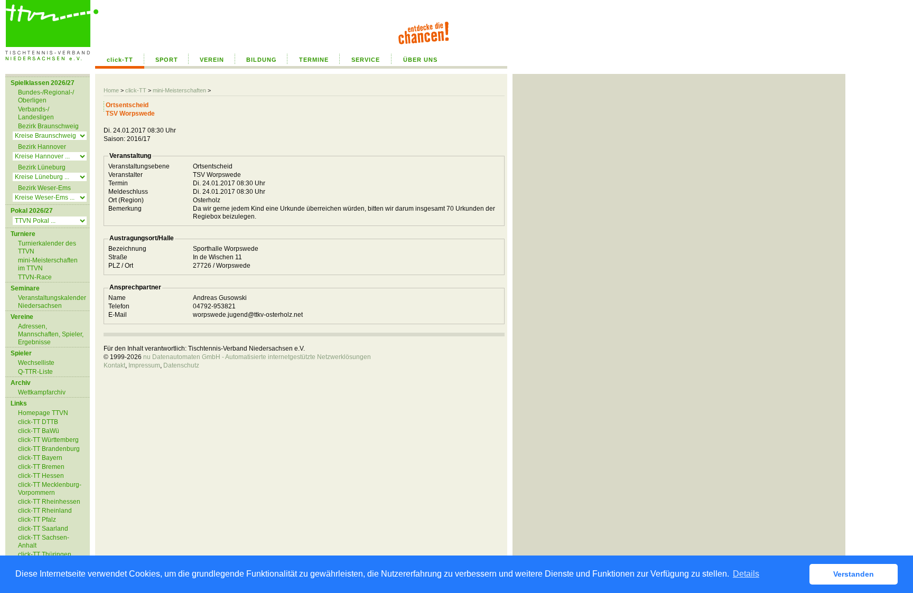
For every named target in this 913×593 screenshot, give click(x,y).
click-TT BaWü (38, 431)
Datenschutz (181, 365)
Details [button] (746, 573)
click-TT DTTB (38, 422)
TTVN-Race (35, 277)
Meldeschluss (128, 191)
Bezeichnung (127, 248)
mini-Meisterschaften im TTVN (48, 264)
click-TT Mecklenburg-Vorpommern (49, 488)
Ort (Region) (126, 200)
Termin (118, 183)
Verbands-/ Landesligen (36, 113)
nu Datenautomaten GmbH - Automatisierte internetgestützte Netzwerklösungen (257, 357)
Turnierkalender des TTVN (47, 247)
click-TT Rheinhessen (49, 501)
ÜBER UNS (420, 60)
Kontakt (114, 365)
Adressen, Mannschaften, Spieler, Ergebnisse (50, 334)
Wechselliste (36, 362)
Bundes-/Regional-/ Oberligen (46, 96)
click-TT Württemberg (48, 440)
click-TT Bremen (41, 466)
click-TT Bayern (40, 458)
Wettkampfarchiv (42, 392)
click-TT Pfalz (37, 519)
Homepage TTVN (43, 413)
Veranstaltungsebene (139, 166)
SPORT (166, 60)
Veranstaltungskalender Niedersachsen (52, 301)
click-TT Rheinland (45, 510)
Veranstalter (125, 174)
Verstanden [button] (853, 574)
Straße (117, 257)
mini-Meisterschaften (179, 90)
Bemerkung (125, 208)
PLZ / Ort (120, 265)
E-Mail (117, 314)
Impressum (144, 365)
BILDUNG (261, 60)
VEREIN (212, 60)
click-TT (120, 60)
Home (111, 90)
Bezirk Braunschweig (48, 126)
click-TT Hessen (41, 475)
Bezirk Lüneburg (42, 167)
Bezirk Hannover (42, 146)
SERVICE (365, 60)
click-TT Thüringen (44, 554)
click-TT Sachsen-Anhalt (43, 541)
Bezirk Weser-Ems (44, 188)
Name (117, 298)
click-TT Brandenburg (49, 449)
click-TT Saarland (43, 528)
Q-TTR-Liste (35, 371)
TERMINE (314, 60)
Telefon (118, 306)
